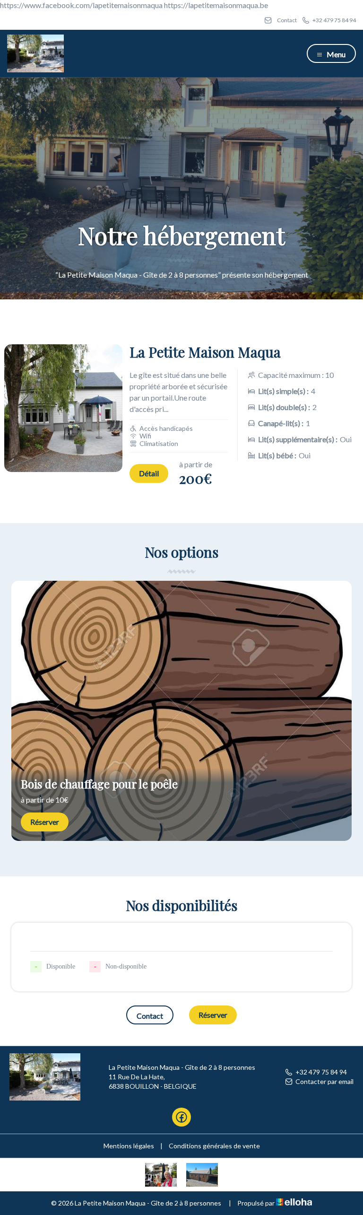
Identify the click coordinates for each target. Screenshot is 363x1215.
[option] (181, 711)
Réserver (44, 821)
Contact (150, 1015)
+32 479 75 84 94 (321, 1072)
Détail (149, 473)
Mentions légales (129, 1146)
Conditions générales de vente (214, 1146)
